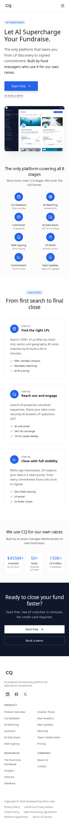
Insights (9, 770)
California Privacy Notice (38, 807)
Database (9, 783)
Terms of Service (42, 817)
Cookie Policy (11, 812)
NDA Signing (11, 743)
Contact (41, 766)
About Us (42, 760)
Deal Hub (42, 731)
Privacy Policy (12, 807)
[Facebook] (16, 694)
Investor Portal (46, 712)
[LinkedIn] (7, 694)
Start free (18, 86)
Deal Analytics (45, 718)
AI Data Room (12, 737)
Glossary (9, 777)
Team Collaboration (48, 737)
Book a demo (34, 641)
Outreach (9, 731)
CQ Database (12, 718)
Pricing (41, 743)
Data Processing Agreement (40, 812)
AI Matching (11, 724)
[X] (25, 694)
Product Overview (14, 712)
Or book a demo (13, 95)
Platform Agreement (16, 817)
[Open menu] (62, 5)
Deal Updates (45, 724)
